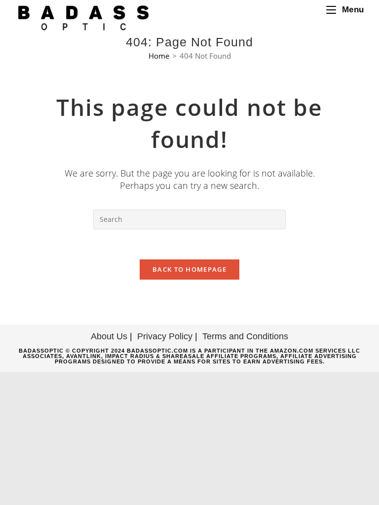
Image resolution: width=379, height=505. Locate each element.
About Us (109, 336)
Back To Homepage (189, 269)
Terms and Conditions (245, 336)
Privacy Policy (164, 336)
